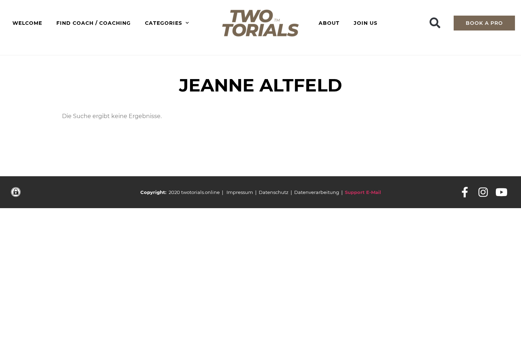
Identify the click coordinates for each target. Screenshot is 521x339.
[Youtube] (501, 192)
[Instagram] (483, 192)
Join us (365, 23)
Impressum (239, 192)
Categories (163, 23)
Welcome (27, 23)
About (329, 23)
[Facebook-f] (464, 192)
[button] (435, 23)
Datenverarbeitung (316, 192)
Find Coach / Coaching (93, 23)
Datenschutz (273, 192)
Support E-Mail (363, 192)
